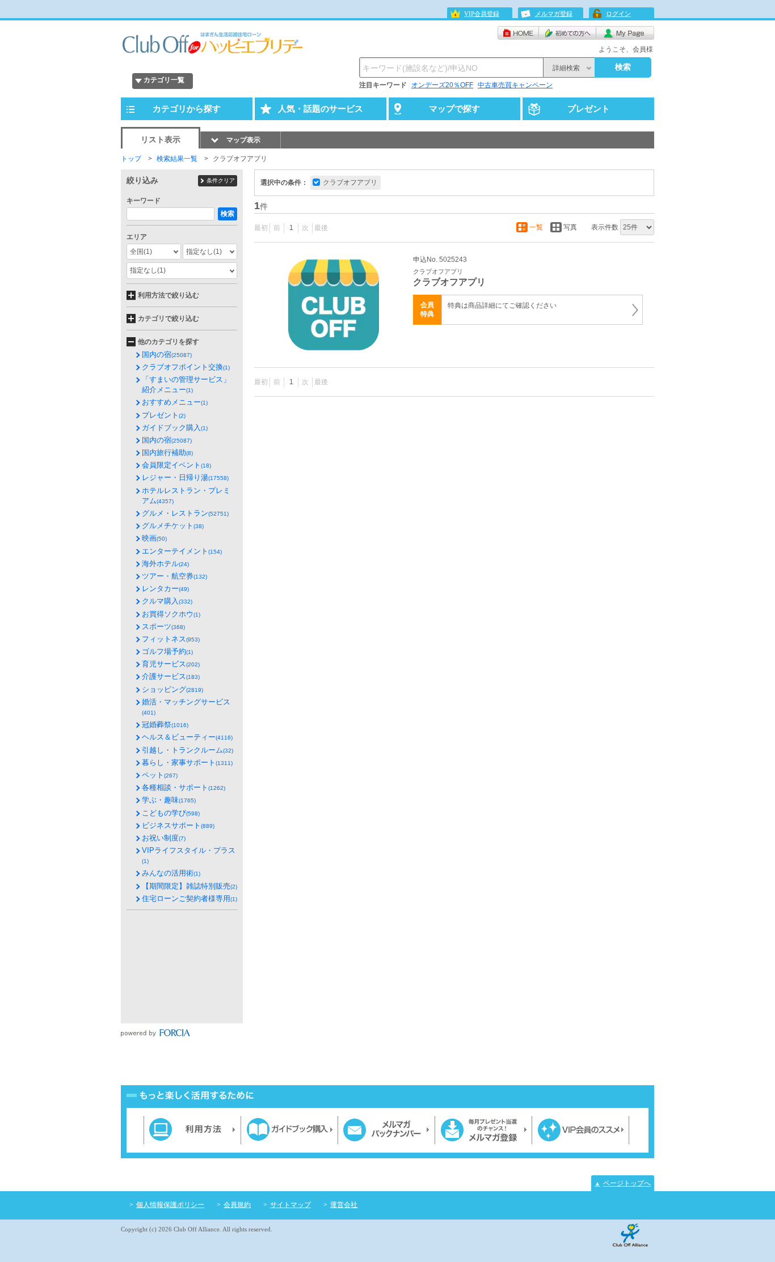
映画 (154, 538)
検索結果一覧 (177, 159)
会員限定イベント (176, 465)
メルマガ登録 (553, 13)
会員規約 (237, 1205)
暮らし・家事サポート (187, 762)
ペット (160, 775)
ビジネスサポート (178, 825)
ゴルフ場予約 (167, 651)
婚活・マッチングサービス (186, 707)
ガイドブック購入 (175, 427)
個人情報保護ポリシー (170, 1205)
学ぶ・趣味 (169, 800)
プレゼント (164, 415)
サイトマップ (290, 1205)
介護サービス (171, 676)
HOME (518, 33)
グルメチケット (173, 525)
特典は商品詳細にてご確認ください (502, 305)
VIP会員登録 (481, 13)
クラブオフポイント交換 (186, 367)
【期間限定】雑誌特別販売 (189, 886)
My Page (625, 33)
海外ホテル (165, 563)
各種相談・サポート (183, 787)
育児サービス (171, 664)
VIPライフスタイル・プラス (188, 855)
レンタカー (165, 588)
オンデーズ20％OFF (442, 85)
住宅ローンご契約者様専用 (189, 898)
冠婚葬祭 (165, 724)
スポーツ (163, 626)
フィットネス (171, 639)
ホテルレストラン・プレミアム (186, 495)
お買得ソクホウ (171, 614)
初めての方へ (567, 33)
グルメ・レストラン (185, 513)
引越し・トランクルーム (187, 750)
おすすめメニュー (175, 402)
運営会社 (343, 1205)
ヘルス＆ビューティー (187, 737)
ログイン (618, 13)
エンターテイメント (182, 551)
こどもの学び (171, 813)
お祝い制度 (164, 838)
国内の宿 (167, 354)
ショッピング (172, 689)
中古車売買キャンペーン (515, 85)
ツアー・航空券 (174, 576)
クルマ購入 (167, 601)
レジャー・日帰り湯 (185, 477)
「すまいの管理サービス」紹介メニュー (186, 384)
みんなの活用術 (171, 873)
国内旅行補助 (167, 452)
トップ (131, 159)
